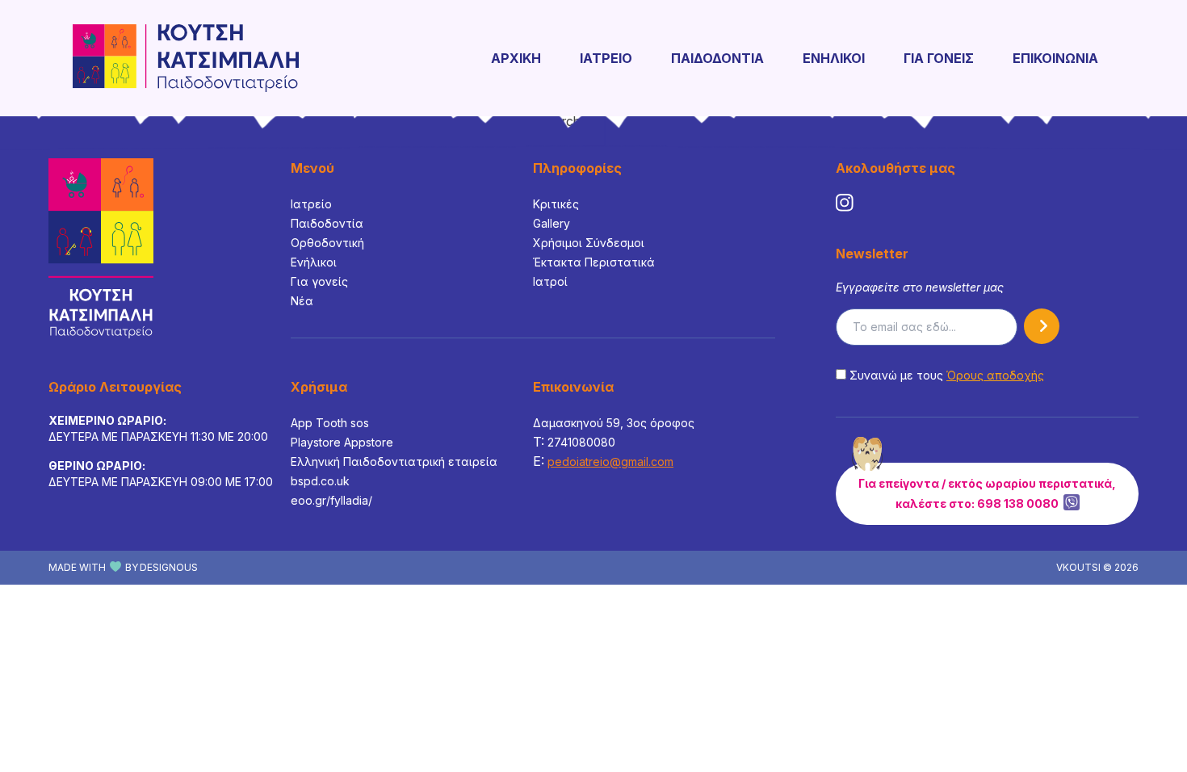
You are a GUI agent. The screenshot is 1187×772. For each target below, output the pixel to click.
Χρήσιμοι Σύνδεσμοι (588, 243)
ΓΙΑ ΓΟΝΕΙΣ (939, 58)
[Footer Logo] (100, 248)
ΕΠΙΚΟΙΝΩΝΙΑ (1055, 58)
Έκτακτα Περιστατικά (594, 262)
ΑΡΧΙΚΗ (516, 58)
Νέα (302, 301)
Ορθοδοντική (327, 243)
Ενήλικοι (314, 262)
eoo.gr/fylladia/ (331, 500)
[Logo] (186, 58)
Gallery (551, 223)
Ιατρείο (311, 204)
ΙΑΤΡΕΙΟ (606, 58)
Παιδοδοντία (327, 223)
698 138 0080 (1018, 503)
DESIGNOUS (169, 567)
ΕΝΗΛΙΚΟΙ (834, 58)
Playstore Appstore (342, 442)
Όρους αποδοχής (995, 375)
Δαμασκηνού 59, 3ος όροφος (613, 423)
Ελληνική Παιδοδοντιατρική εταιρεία (394, 461)
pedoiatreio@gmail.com (610, 461)
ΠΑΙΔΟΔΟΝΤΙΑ (717, 58)
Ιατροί (550, 281)
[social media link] (845, 203)
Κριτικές (556, 204)
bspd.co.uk (320, 481)
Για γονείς (319, 281)
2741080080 (581, 442)
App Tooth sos (330, 423)
